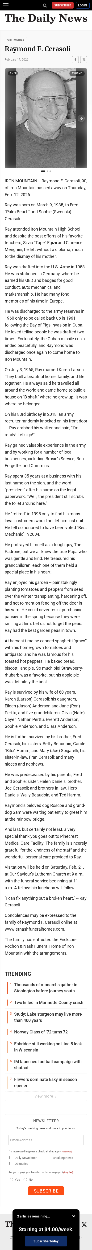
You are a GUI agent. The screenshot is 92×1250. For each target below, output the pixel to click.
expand (77, 73)
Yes (17, 1179)
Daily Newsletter (26, 1158)
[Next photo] (81, 118)
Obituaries (16, 39)
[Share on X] (84, 59)
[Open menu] (6, 5)
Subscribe (62, 5)
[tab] (43, 171)
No (31, 1179)
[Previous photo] (10, 118)
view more (44, 1096)
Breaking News (63, 1158)
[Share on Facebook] (75, 59)
